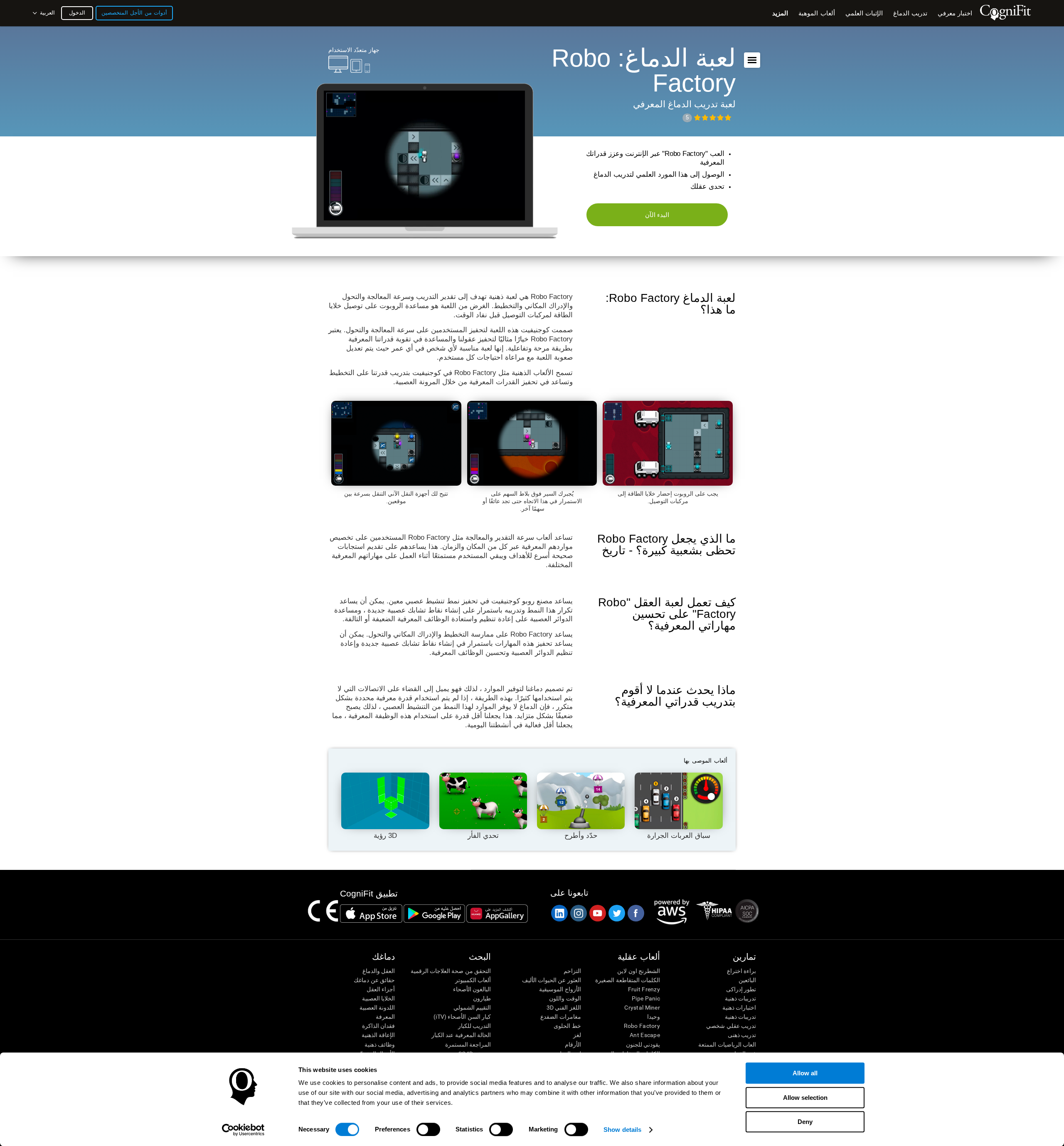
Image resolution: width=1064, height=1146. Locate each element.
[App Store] (371, 913)
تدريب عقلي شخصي (731, 1026)
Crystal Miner (642, 1007)
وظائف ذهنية (380, 1044)
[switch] (428, 1129)
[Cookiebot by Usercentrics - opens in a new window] (243, 1130)
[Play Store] (434, 913)
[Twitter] (616, 913)
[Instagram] (578, 913)
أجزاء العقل (381, 989)
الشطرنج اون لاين (638, 971)
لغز (577, 1035)
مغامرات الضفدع (560, 1016)
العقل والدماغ (378, 971)
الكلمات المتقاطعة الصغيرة (627, 980)
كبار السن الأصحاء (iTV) (462, 1016)
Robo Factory (642, 1026)
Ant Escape (645, 1035)
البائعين (747, 980)
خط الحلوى (567, 1026)
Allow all (805, 1073)
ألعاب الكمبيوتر (473, 980)
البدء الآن (657, 214)
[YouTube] (597, 913)
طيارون (482, 998)
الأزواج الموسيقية (560, 989)
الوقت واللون (565, 998)
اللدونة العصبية (377, 1007)
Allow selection (805, 1097)
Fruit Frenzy (644, 989)
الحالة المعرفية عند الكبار (461, 1035)
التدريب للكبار (474, 1026)
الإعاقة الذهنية (378, 1035)
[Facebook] (635, 913)
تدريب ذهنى (742, 1035)
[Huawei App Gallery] (497, 913)
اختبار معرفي (955, 13)
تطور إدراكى (741, 989)
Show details (622, 1129)
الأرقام (573, 1044)
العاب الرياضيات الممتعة (727, 1044)
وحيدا (653, 1016)
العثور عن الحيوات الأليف (551, 980)
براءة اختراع (741, 971)
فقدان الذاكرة (378, 1026)
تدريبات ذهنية (740, 998)
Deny (805, 1121)
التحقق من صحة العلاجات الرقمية (451, 971)
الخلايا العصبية (378, 998)
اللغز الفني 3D (564, 1007)
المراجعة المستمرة (468, 1044)
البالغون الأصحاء (472, 989)
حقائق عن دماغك (374, 980)
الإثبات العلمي (864, 13)
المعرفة (385, 1016)
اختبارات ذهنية (739, 1007)
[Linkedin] (559, 913)
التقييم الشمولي (472, 1007)
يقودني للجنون (643, 1044)
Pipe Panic (646, 998)
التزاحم (572, 971)
